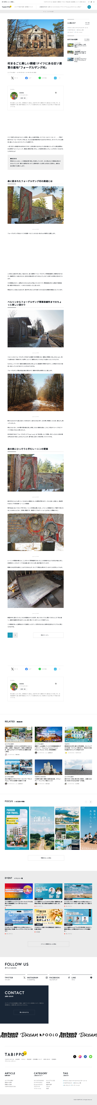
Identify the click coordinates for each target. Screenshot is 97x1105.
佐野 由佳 (47, 783)
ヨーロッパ (70, 32)
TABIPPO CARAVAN (40, 777)
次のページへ (45, 635)
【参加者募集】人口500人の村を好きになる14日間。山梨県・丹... (80, 53)
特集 (27, 7)
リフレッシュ (37, 1088)
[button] (90, 801)
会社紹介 (55, 2)
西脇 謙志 (17, 754)
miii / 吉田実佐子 (49, 752)
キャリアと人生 (50, 1080)
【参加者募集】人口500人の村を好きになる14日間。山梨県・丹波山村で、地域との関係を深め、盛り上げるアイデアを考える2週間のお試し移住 (18, 748)
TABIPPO (67, 744)
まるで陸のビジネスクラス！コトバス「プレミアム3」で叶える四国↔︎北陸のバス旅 (18, 779)
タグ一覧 (87, 22)
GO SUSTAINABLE (55, 7)
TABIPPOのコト (72, 30)
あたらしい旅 (80, 30)
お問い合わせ (82, 2)
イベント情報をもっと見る (48, 944)
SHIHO (21, 93)
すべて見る (86, 39)
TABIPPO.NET (78, 752)
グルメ (48, 1086)
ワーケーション (78, 32)
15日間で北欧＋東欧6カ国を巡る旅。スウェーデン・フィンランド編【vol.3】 (48, 779)
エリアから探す (77, 43)
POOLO (64, 2)
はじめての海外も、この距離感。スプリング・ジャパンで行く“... (80, 46)
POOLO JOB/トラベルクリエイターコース (78, 27)
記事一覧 (24, 7)
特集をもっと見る (46, 858)
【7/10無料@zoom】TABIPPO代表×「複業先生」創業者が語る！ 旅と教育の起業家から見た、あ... (48, 902)
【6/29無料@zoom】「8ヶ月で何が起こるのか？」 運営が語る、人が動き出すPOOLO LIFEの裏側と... (78, 929)
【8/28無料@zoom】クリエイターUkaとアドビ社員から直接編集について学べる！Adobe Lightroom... (19, 903)
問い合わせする (24, 1012)
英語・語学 (49, 1084)
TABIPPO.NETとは (48, 2)
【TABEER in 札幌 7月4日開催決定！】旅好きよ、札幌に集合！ (48, 928)
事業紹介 (59, 2)
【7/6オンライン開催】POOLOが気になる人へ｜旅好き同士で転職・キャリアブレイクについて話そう (19, 929)
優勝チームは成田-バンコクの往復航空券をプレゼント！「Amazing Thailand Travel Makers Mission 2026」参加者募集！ (48, 748)
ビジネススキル (38, 1082)
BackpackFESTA (70, 7)
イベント (30, 7)
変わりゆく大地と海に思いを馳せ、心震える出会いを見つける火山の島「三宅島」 (78, 779)
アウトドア (63, 7)
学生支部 (68, 2)
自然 (49, 7)
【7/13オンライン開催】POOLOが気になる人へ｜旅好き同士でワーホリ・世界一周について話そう (78, 902)
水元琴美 (77, 783)
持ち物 (48, 1082)
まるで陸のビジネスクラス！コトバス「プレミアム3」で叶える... (80, 60)
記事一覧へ (23, 98)
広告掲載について (75, 2)
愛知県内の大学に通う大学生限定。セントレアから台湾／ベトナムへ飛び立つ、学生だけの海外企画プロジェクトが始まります (78, 748)
